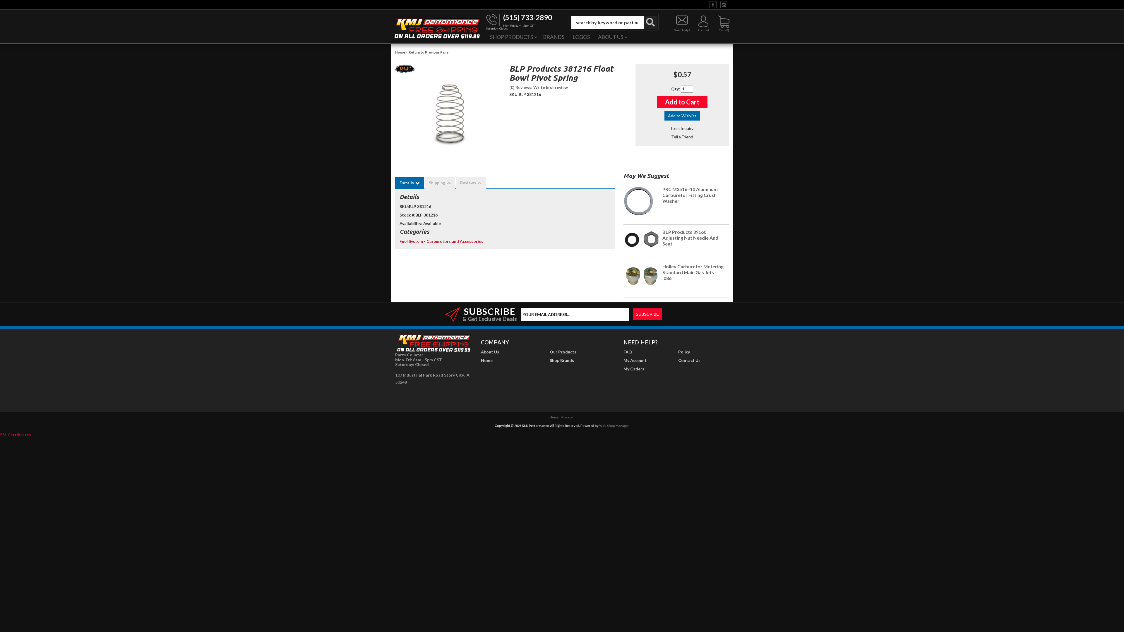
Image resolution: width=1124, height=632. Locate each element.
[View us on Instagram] (723, 4)
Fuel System (412, 241)
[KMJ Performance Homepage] (437, 28)
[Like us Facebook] (713, 4)
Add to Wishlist (682, 115)
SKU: (514, 94)
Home (400, 52)
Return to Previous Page (428, 52)
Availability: (411, 223)
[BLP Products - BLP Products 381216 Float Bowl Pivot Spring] (404, 70)
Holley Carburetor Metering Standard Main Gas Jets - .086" (693, 272)
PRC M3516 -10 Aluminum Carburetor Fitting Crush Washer (690, 195)
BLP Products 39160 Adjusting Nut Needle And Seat (690, 237)
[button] (614, 22)
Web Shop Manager (614, 425)
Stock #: (407, 214)
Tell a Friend (682, 136)
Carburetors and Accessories (454, 241)
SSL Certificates (15, 434)
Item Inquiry (682, 128)
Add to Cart (682, 102)
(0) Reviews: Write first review (538, 87)
